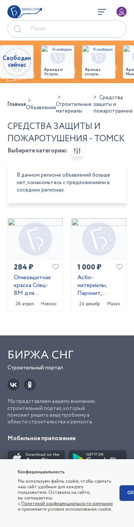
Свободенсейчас (17, 61)
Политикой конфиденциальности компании (67, 504)
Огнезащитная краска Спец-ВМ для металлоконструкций (35, 285)
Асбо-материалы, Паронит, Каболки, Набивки (92, 285)
